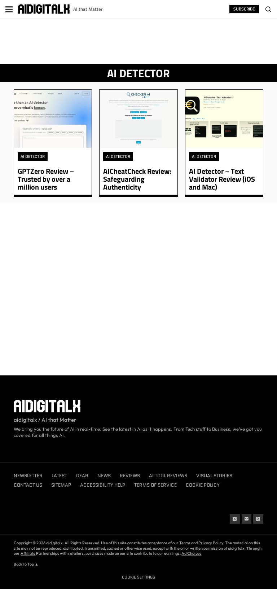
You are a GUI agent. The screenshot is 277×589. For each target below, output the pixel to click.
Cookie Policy (203, 485)
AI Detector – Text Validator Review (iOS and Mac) (222, 178)
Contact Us (28, 485)
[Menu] (9, 9)
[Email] (247, 519)
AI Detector (33, 156)
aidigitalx (54, 542)
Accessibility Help (102, 485)
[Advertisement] (138, 43)
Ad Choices (191, 553)
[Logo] (44, 9)
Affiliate (28, 553)
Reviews (130, 475)
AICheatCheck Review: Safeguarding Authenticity (137, 178)
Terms (184, 542)
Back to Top (24, 564)
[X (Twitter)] (235, 519)
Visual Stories (214, 475)
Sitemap (61, 485)
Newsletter (28, 475)
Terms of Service (155, 485)
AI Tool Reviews (168, 475)
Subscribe (244, 8)
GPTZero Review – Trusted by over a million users (46, 178)
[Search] (268, 9)
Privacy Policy (210, 542)
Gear (82, 475)
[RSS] (258, 519)
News (104, 475)
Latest (59, 475)
